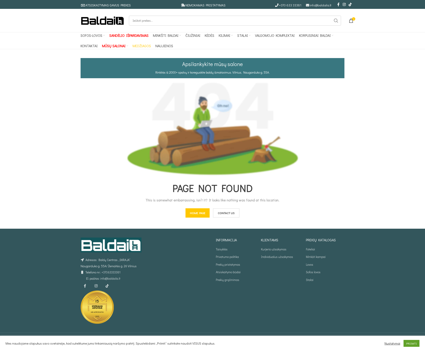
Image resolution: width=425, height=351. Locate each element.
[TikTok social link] (350, 4)
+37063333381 (111, 272)
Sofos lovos (313, 272)
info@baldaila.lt (320, 5)
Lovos (309, 264)
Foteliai (310, 249)
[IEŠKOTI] (336, 21)
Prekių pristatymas (228, 264)
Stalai (309, 280)
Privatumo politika (227, 257)
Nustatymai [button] (392, 343)
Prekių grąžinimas (227, 280)
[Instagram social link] (344, 4)
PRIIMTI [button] (411, 343)
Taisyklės (222, 249)
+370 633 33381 (290, 5)
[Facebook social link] (338, 4)
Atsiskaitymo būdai (228, 272)
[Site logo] (102, 20)
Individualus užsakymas (277, 257)
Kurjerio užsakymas (273, 249)
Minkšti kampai (316, 257)
